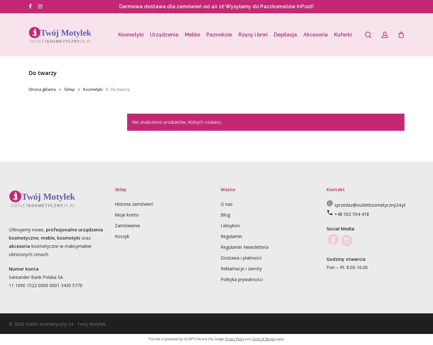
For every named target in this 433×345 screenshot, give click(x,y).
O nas (227, 204)
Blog (225, 215)
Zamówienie (127, 226)
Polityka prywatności (242, 279)
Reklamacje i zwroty (241, 269)
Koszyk (122, 236)
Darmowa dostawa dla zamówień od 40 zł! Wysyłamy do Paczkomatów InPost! (216, 6)
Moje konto (127, 215)
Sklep (69, 89)
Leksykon (230, 226)
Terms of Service (263, 339)
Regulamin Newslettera (244, 247)
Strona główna (42, 89)
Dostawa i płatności (241, 258)
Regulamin (231, 236)
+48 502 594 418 (351, 214)
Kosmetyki (93, 89)
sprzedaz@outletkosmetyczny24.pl (369, 205)
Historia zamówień (134, 204)
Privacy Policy (234, 339)
